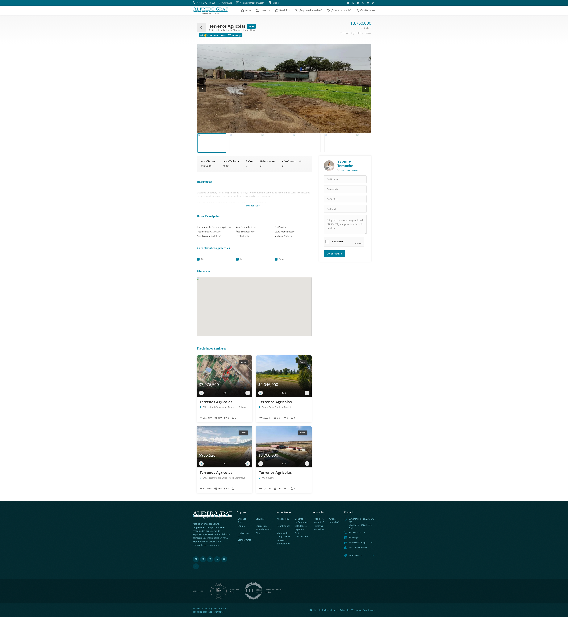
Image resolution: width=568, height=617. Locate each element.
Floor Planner (283, 525)
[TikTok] (196, 566)
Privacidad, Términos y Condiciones (357, 610)
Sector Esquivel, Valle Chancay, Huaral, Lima (233, 30)
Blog (258, 533)
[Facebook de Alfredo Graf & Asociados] (358, 3)
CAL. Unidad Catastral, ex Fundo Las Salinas (224, 407)
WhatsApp (354, 537)
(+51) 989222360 (350, 170)
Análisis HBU (283, 518)
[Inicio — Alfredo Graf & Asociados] (210, 10)
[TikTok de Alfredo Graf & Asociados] (373, 3)
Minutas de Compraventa (283, 535)
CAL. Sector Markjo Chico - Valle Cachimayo (223, 477)
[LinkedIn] (210, 559)
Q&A (240, 543)
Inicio (246, 10)
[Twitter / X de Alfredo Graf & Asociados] (353, 3)
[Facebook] (196, 559)
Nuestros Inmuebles (319, 527)
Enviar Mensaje (334, 253)
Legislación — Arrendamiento (263, 527)
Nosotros (263, 10)
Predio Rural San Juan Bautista (276, 407)
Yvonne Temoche (345, 163)
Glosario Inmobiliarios (283, 542)
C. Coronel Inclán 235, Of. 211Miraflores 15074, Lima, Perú (361, 523)
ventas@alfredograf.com (361, 542)
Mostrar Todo (253, 205)
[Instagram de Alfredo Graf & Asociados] (363, 3)
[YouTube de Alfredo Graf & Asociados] (368, 3)
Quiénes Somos (242, 520)
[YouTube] (224, 559)
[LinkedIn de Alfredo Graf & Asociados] (348, 3)
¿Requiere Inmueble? (308, 10)
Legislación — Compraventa (244, 536)
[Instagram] (217, 559)
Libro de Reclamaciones (323, 610)
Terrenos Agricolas (216, 401)
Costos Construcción (301, 535)
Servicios (282, 10)
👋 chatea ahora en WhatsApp (222, 35)
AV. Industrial (268, 477)
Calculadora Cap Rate (301, 527)
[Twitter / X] (203, 559)
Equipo (241, 525)
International (359, 556)
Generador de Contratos (301, 520)
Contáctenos (365, 10)
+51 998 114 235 (357, 532)
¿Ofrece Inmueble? (338, 10)
